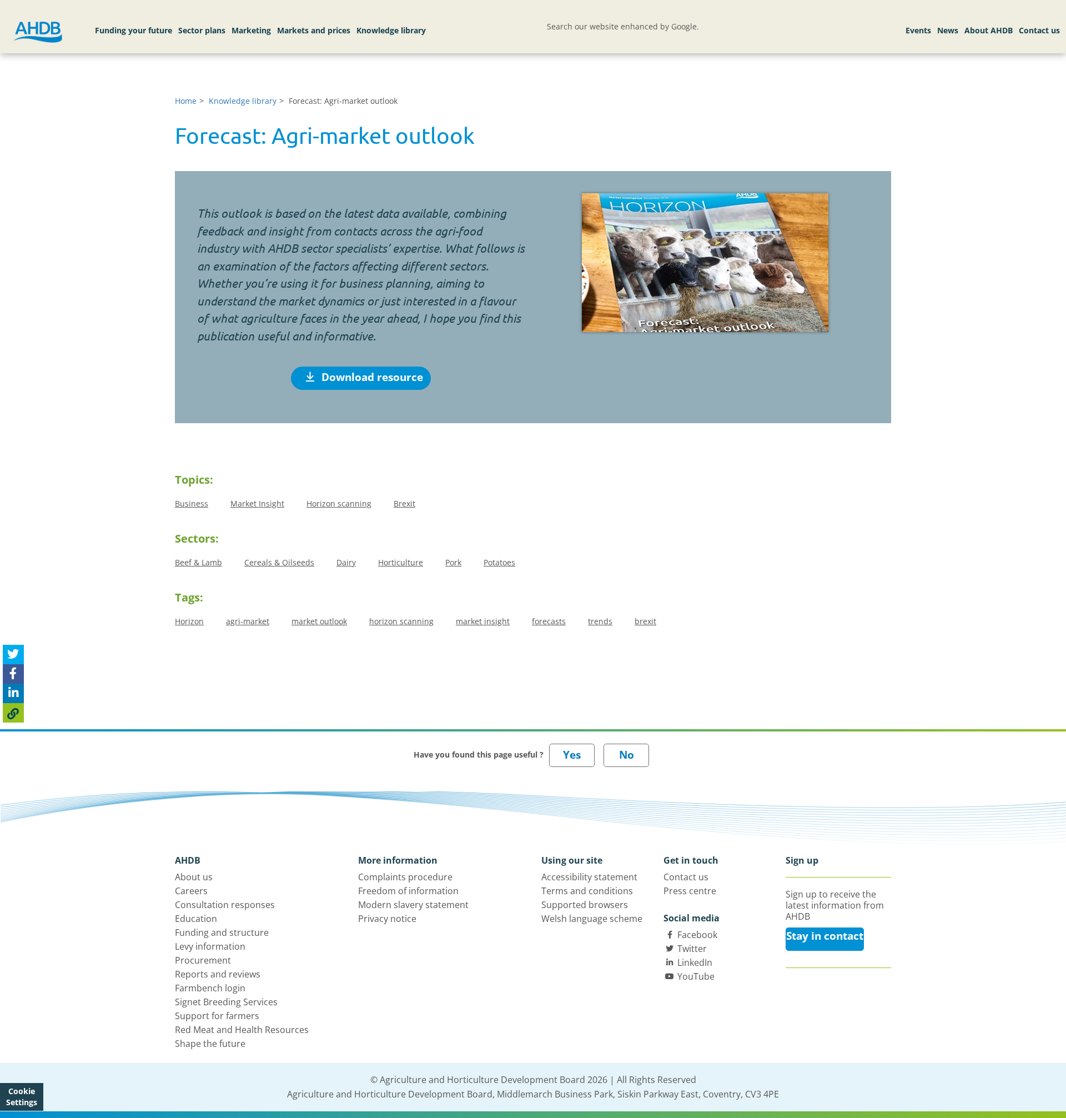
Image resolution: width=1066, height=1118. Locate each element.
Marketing (251, 30)
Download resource (371, 377)
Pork (453, 562)
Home (186, 101)
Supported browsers (584, 905)
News (947, 30)
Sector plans (201, 30)
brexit (645, 621)
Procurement (203, 960)
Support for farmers (217, 1016)
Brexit (404, 503)
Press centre (689, 891)
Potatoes (499, 562)
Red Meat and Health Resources (242, 1030)
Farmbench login (210, 988)
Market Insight (257, 503)
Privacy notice (387, 919)
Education (196, 919)
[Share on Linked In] (13, 693)
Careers (191, 891)
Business (191, 503)
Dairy (346, 562)
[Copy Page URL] (13, 713)
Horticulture (400, 562)
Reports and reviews (217, 974)
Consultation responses (225, 905)
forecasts (549, 621)
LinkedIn (694, 962)
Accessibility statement (589, 877)
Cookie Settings (21, 1096)
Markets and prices (313, 30)
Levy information (210, 946)
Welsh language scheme (591, 919)
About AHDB (988, 30)
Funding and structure (222, 932)
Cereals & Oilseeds (279, 562)
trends (600, 621)
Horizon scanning (338, 503)
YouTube (696, 976)
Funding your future (133, 30)
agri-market (247, 621)
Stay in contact (824, 936)
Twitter (692, 948)
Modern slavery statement (413, 905)
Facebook (697, 935)
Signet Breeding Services (226, 1002)
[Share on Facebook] (13, 674)
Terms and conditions (587, 891)
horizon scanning (401, 621)
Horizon (189, 621)
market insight (483, 621)
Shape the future (210, 1043)
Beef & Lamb (198, 562)
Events (918, 30)
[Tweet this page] (13, 654)
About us (194, 877)
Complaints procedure (405, 877)
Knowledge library (391, 30)
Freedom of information (408, 891)
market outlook (319, 621)
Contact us (1039, 30)
